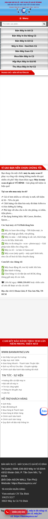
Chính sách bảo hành (12, 416)
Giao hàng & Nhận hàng (13, 413)
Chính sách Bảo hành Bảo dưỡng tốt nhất (20, 369)
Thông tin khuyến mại (12, 390)
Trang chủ (6, 72)
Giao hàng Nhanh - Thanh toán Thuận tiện (21, 363)
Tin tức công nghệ (11, 386)
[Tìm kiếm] (44, 24)
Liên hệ (6, 393)
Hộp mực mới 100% (11, 360)
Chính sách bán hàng (12, 419)
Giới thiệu (7, 404)
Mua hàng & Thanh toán (13, 410)
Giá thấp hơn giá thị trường (14, 357)
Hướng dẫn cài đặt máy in (14, 380)
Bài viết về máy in (10, 383)
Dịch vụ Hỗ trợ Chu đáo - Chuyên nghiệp (20, 366)
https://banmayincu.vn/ (24, 483)
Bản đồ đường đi (10, 407)
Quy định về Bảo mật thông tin (16, 422)
